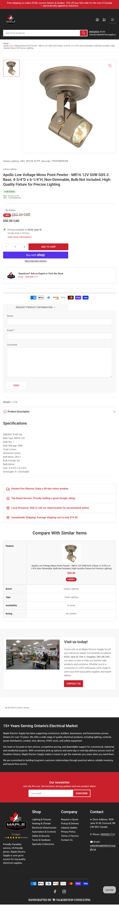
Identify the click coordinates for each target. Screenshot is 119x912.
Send (16, 385)
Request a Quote (69, 819)
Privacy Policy (68, 831)
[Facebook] (55, 891)
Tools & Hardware (41, 840)
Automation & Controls (44, 831)
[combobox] (45, 33)
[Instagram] (64, 891)
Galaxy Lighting (11, 161)
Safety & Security (41, 836)
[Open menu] (112, 19)
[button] (4, 210)
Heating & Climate (41, 823)
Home (5, 43)
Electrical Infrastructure (44, 827)
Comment (12, 344)
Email (21, 277)
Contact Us (73, 683)
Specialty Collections (43, 844)
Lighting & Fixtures (41, 819)
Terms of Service (70, 836)
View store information (19, 237)
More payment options (35, 261)
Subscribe (82, 793)
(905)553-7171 (31, 277)
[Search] (83, 33)
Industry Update (69, 827)
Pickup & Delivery (70, 823)
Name (10, 316)
